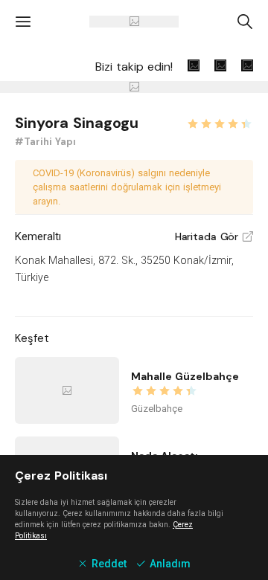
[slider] (219, 122)
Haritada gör (214, 236)
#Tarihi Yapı (45, 141)
